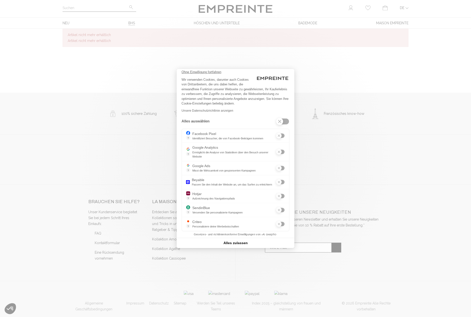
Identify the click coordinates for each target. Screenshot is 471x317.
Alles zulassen (235, 243)
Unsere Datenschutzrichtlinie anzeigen (207, 110)
